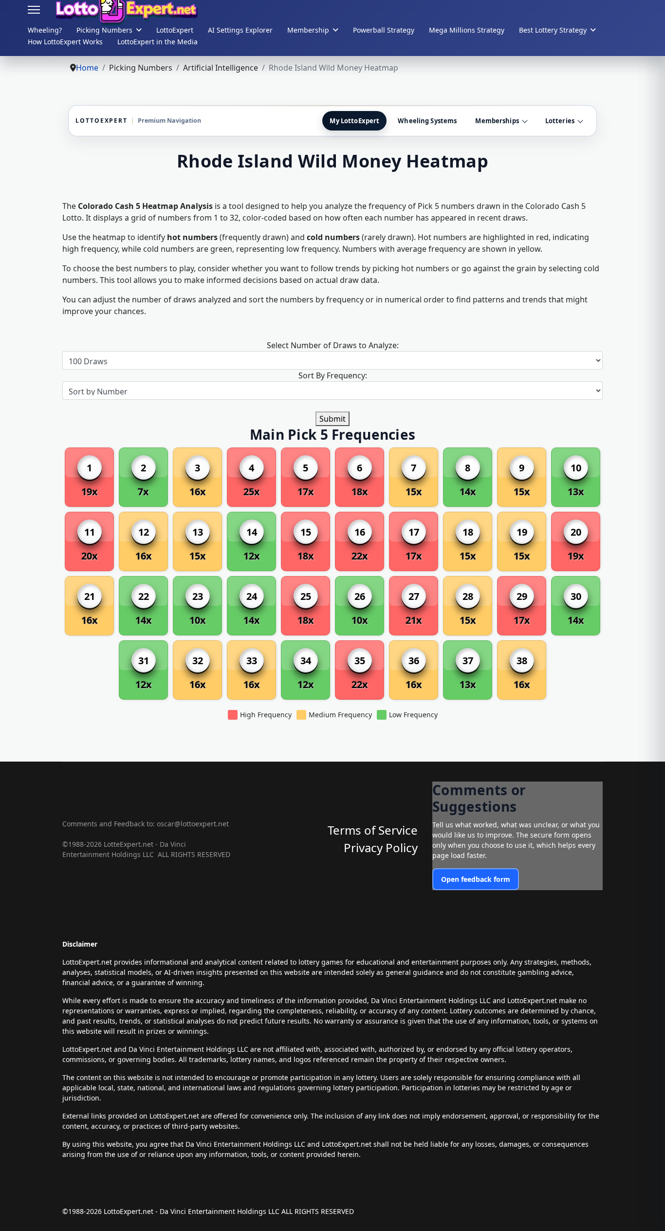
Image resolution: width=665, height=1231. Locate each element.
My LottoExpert (354, 120)
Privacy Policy (381, 847)
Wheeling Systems (427, 120)
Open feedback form (475, 879)
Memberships (496, 120)
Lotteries (559, 120)
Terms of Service (373, 830)
